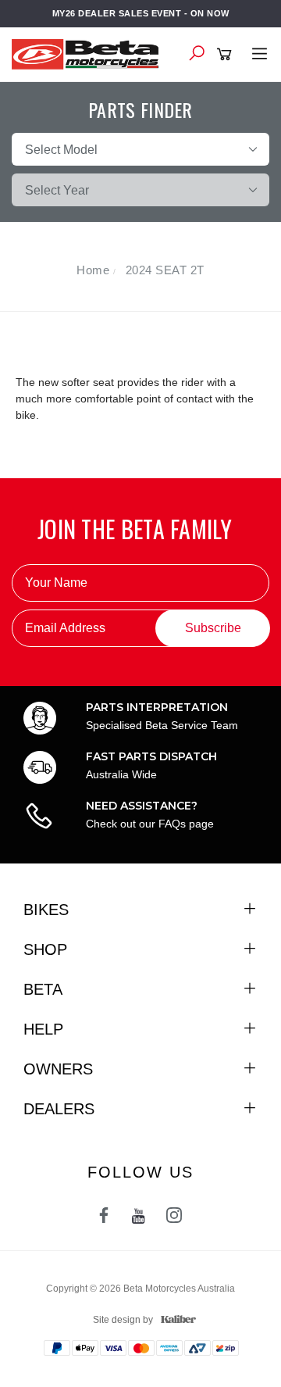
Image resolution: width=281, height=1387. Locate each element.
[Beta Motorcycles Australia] (90, 53)
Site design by (123, 1319)
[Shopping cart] (227, 55)
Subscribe (213, 628)
